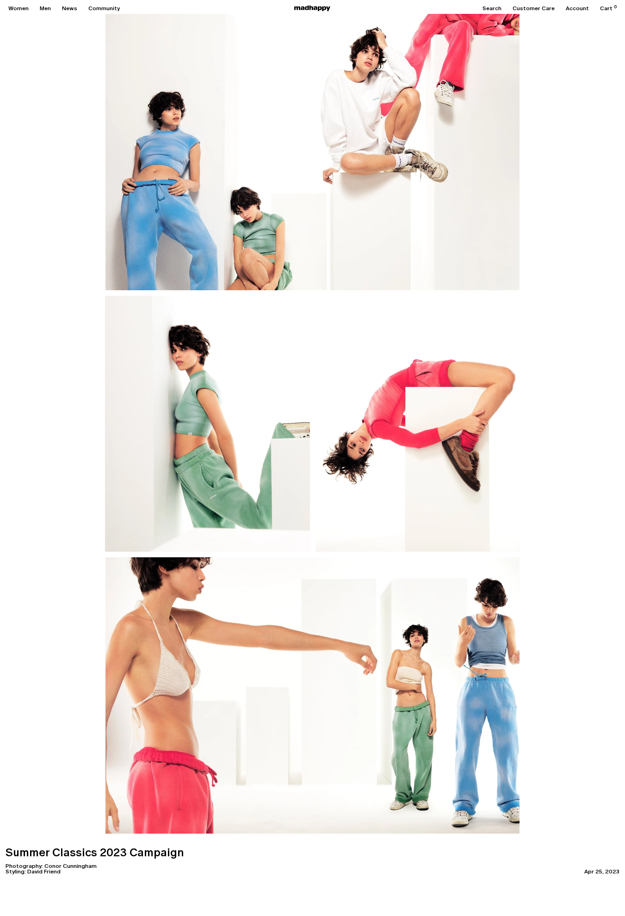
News (69, 8)
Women (18, 8)
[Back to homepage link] (312, 8)
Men (45, 8)
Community (104, 8)
